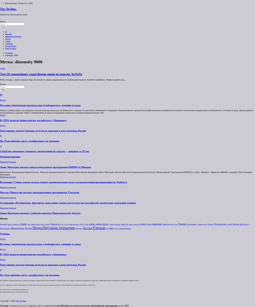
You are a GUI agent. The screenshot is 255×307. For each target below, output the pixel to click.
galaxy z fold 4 (45, 224)
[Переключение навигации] (1, 19)
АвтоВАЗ (229, 224)
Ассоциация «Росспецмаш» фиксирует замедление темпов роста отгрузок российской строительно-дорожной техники (68, 202)
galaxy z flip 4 (35, 224)
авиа (107, 228)
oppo (130, 224)
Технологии (10, 46)
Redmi (149, 224)
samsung (157, 224)
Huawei (53, 224)
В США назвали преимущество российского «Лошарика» (33, 120)
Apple (23, 224)
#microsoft (16, 224)
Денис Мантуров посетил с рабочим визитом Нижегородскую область (40, 213)
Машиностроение (13, 36)
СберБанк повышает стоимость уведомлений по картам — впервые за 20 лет (44, 151)
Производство (201, 224)
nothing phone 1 (102, 224)
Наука (8, 39)
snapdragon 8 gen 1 (168, 224)
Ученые (98, 228)
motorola (75, 224)
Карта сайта (10, 48)
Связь (7, 41)
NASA (81, 224)
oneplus (117, 224)
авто (111, 228)
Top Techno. (8, 9)
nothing (92, 224)
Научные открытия (58, 228)
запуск (116, 228)
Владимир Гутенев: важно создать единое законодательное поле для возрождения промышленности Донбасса (63, 182)
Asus (29, 224)
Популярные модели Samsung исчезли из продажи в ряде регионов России (43, 130)
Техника (9, 44)
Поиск (3, 21)
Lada (70, 224)
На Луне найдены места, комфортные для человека (30, 141)
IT (6, 32)
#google (3, 224)
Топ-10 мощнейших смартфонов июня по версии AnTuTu (41, 74)
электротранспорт (125, 228)
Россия (87, 228)
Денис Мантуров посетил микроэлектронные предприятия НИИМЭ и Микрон (45, 167)
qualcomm (136, 224)
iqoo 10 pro (64, 224)
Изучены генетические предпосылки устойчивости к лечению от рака (40, 105)
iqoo (59, 224)
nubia (112, 224)
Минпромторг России (21, 228)
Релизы (210, 224)
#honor (9, 224)
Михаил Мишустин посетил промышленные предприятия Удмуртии (39, 192)
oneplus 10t (124, 224)
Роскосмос (79, 228)
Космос (8, 34)
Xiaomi (182, 224)
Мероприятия (5, 228)
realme (143, 224)
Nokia (86, 224)
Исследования (191, 224)
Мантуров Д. (244, 224)
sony (176, 224)
